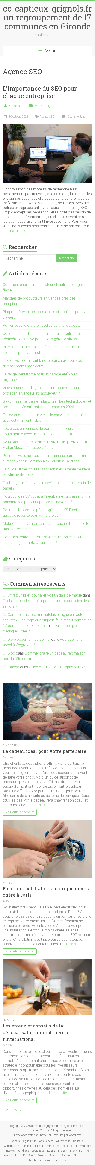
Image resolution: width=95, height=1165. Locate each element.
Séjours (42, 1155)
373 (15, 1110)
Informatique (83, 1146)
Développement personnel (29, 639)
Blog (11, 653)
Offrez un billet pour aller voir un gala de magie (45, 595)
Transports (59, 1160)
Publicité (20, 1155)
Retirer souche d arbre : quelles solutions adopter (42, 325)
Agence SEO (47, 116)
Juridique (23, 1150)
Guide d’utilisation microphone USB (57, 667)
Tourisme (44, 1160)
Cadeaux (10, 745)
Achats (15, 1141)
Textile (32, 1160)
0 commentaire (76, 116)
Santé (31, 1155)
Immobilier (13, 1020)
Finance (27, 1146)
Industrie (67, 1146)
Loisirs (51, 1150)
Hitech (39, 1146)
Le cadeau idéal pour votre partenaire (44, 751)
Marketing (42, 106)
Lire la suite (17, 230)
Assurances (46, 1141)
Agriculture (29, 1141)
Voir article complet (19, 812)
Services (66, 1155)
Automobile (63, 1141)
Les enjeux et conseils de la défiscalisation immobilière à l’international (35, 1032)
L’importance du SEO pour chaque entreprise (40, 92)
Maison (9, 882)
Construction (12, 1146)
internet (10, 1150)
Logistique (38, 1150)
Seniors (54, 1155)
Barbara (14, 106)
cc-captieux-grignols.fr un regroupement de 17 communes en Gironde (47, 17)
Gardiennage (81, 1155)
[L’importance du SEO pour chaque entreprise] (47, 126)
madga (13, 667)
